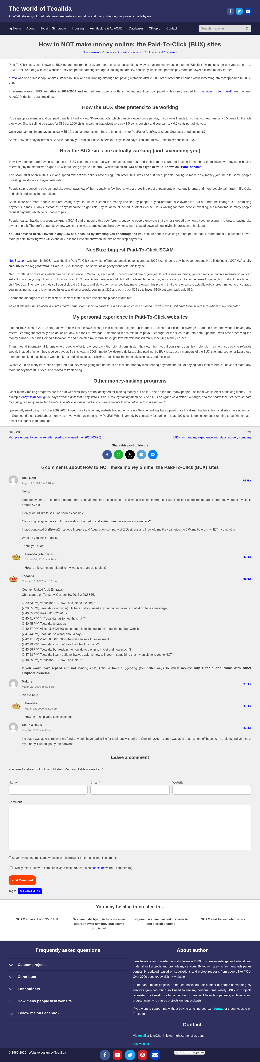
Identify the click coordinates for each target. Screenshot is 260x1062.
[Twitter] (239, 11)
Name (14, 782)
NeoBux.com (17, 260)
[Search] (247, 28)
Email (95, 782)
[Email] (248, 11)
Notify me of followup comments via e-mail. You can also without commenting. (73, 867)
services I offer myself (216, 91)
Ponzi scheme (191, 167)
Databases (136, 28)
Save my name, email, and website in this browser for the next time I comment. (64, 857)
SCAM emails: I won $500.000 (37, 919)
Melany (27, 681)
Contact (171, 28)
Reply (247, 480)
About (30, 28)
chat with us (141, 1043)
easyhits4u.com (31, 397)
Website (177, 782)
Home (16, 28)
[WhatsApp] (118, 454)
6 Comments (169, 52)
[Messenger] (153, 454)
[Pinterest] (142, 1055)
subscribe (98, 867)
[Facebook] (230, 11)
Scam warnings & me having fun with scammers (112, 52)
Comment (16, 802)
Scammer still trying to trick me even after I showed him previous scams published (99, 924)
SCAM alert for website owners (223, 919)
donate (218, 1008)
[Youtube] (117, 1055)
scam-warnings (30, 891)
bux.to (13, 78)
